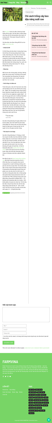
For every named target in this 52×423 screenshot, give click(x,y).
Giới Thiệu (4, 2)
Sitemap (23, 2)
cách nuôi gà (32, 394)
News (20, 392)
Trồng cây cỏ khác (29, 12)
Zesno (36, 420)
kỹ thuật (31, 397)
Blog (17, 2)
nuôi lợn (31, 405)
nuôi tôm (45, 405)
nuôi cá (31, 400)
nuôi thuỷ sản (38, 405)
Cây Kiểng (12, 389)
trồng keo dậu (46, 25)
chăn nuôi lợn (41, 392)
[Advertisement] (15, 249)
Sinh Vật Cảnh (7, 392)
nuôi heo (46, 402)
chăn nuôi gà (39, 389)
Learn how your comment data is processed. (37, 348)
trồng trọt (31, 413)
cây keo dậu (29, 23)
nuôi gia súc (45, 400)
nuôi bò (46, 397)
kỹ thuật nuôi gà (39, 397)
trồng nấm (42, 410)
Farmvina (5, 389)
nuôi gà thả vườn (38, 402)
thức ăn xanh (31, 25)
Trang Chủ (11, 2)
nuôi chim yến (9, 44)
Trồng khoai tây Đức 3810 (39, 45)
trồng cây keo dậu (39, 25)
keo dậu (34, 23)
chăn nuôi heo (32, 392)
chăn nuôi (31, 389)
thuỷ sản (39, 408)
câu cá (38, 394)
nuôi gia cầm (37, 400)
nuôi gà (31, 402)
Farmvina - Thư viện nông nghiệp (38, 8)
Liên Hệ (5, 394)
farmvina (43, 394)
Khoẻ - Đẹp (15, 392)
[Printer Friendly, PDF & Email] (6, 192)
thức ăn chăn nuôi (40, 23)
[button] (50, 2)
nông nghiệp (32, 408)
